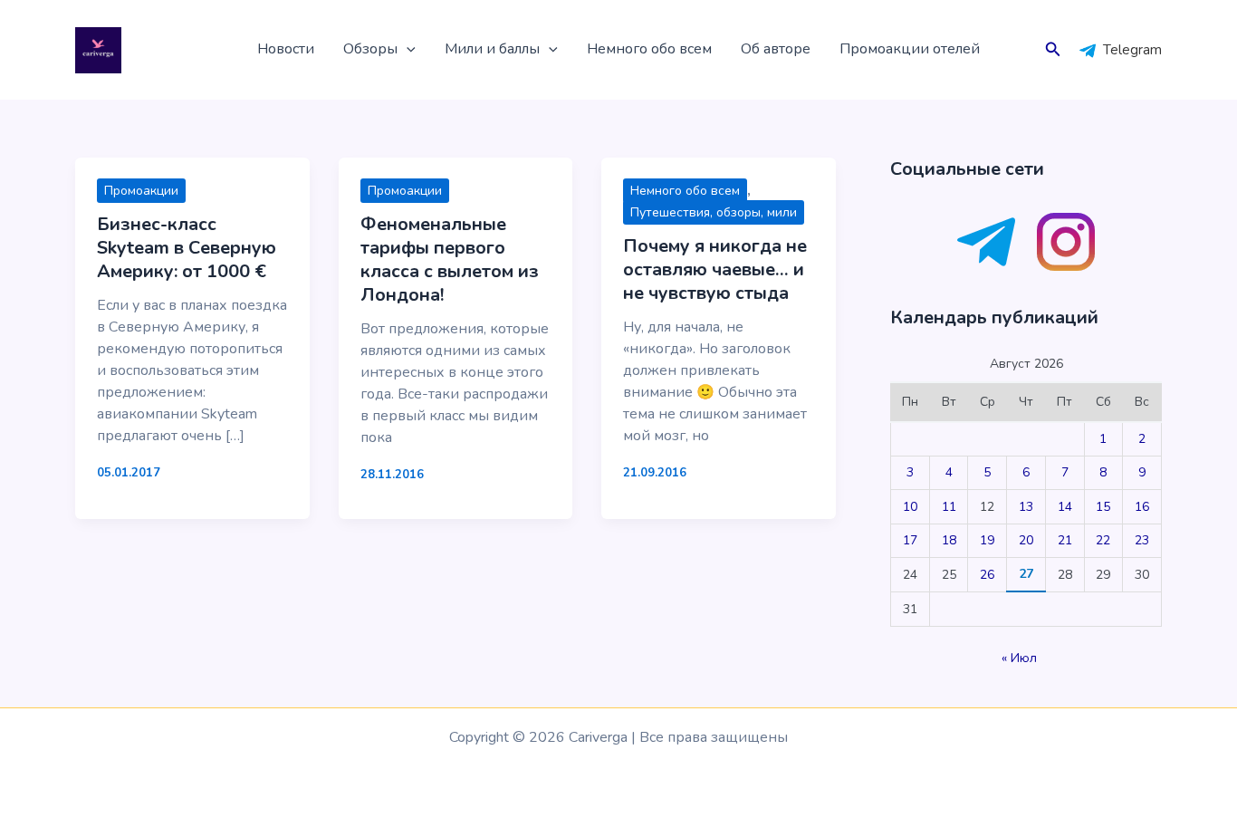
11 (949, 506)
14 (1065, 506)
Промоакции (141, 190)
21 (1065, 540)
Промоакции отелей (909, 49)
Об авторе (775, 49)
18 (949, 540)
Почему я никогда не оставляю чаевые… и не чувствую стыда (715, 269)
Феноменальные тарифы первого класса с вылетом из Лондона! (449, 259)
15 (1103, 506)
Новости (285, 49)
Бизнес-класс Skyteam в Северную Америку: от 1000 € (186, 248)
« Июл (1019, 658)
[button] (407, 50)
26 (987, 574)
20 (1026, 540)
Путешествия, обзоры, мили (713, 212)
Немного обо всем (649, 49)
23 (1142, 540)
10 (910, 506)
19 (987, 540)
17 (910, 540)
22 (1103, 540)
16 (1142, 506)
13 (1026, 506)
